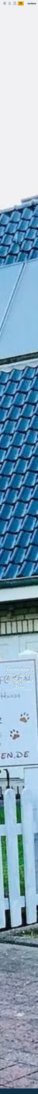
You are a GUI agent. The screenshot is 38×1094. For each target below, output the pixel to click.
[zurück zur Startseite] (32, 3)
